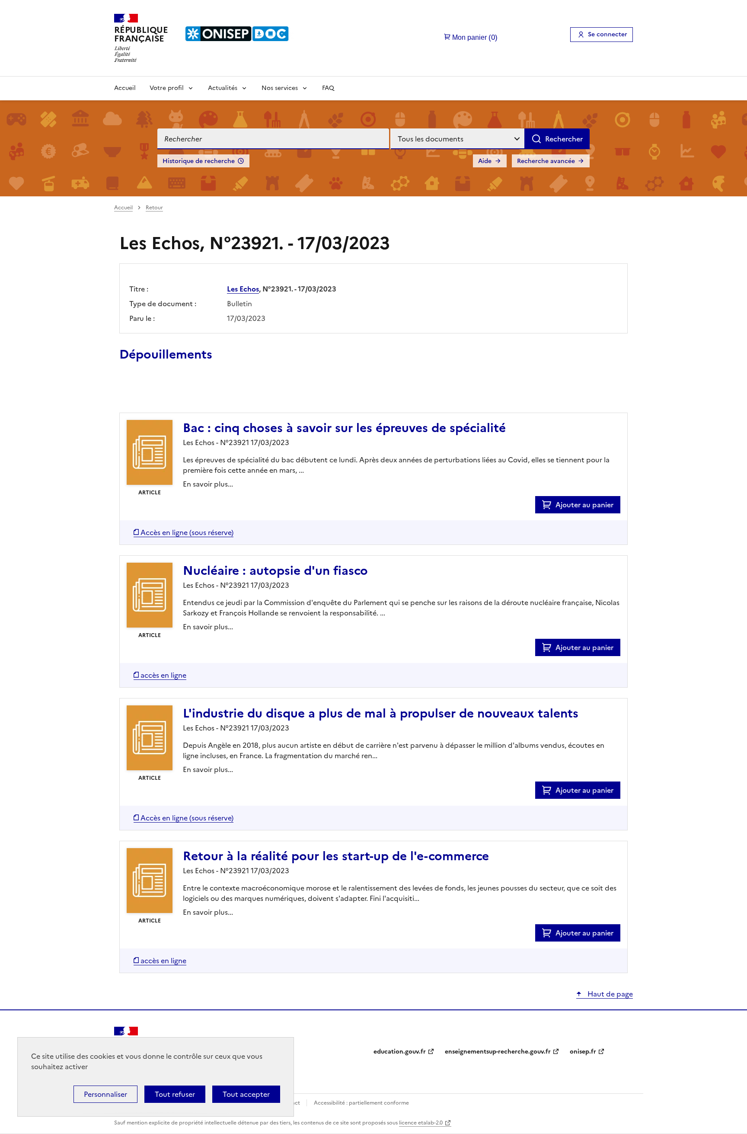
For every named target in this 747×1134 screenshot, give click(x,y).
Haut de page (609, 994)
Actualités (222, 88)
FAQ (328, 88)
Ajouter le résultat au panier (176, 393)
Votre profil (167, 88)
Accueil (125, 88)
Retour (154, 207)
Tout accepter (246, 1094)
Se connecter (607, 34)
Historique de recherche (199, 161)
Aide (485, 161)
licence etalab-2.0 (421, 1123)
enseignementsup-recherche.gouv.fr (498, 1051)
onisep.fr (583, 1051)
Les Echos (243, 289)
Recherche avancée (546, 161)
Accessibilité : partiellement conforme (361, 1103)
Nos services (280, 88)
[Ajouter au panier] (548, 504)
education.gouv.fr (400, 1051)
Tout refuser (175, 1094)
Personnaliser (105, 1094)
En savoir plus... (208, 484)
